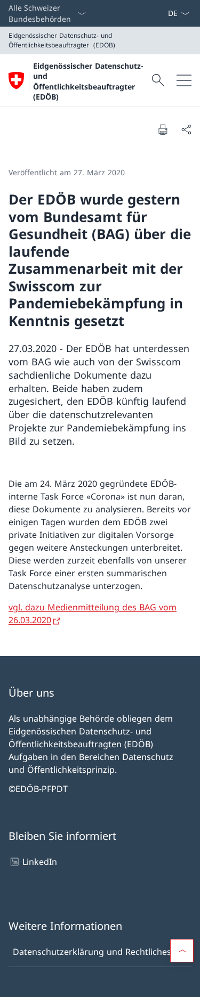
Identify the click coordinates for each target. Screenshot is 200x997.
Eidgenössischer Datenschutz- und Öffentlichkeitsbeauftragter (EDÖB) (88, 81)
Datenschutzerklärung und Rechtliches (92, 952)
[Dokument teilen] (186, 129)
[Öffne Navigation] (184, 80)
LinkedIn (39, 862)
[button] (182, 950)
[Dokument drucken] (162, 129)
